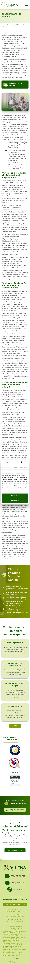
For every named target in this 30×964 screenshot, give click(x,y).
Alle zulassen (15, 495)
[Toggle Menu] (26, 5)
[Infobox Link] (15, 804)
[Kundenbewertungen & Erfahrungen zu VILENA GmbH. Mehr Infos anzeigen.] (15, 781)
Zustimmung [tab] (5, 467)
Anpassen (14, 500)
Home (3, 24)
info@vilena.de (18, 882)
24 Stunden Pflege (10, 24)
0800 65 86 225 (18, 876)
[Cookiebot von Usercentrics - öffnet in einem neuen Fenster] (21, 462)
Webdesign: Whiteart (15, 962)
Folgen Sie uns (18, 889)
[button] (15, 84)
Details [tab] (15, 467)
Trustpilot (15, 772)
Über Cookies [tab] (24, 467)
